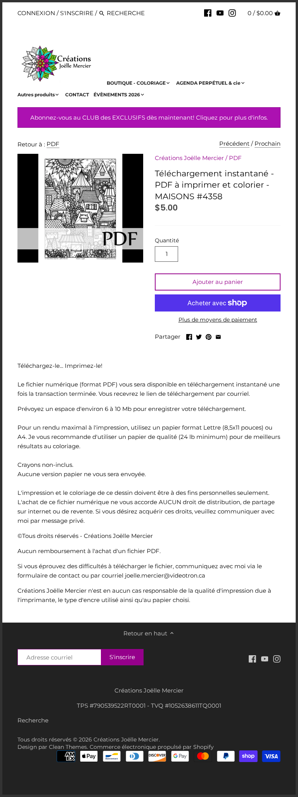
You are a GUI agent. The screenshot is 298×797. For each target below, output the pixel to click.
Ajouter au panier (217, 281)
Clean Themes (68, 747)
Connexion (36, 13)
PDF (53, 144)
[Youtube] (220, 12)
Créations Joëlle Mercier (189, 158)
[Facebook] (207, 12)
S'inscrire (77, 13)
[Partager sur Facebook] (189, 335)
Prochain (268, 143)
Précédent (234, 143)
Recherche (33, 720)
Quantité (167, 240)
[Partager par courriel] (218, 335)
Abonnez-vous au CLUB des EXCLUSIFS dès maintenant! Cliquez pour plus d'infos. (149, 117)
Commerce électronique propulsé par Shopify (152, 747)
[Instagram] (232, 12)
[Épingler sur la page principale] (208, 335)
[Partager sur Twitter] (199, 335)
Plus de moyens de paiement (217, 320)
